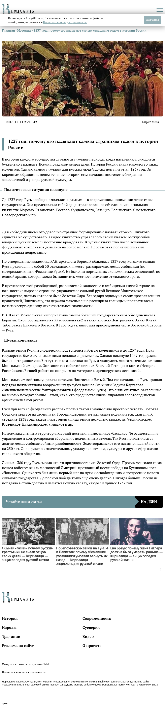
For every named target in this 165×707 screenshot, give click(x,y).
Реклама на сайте (18, 645)
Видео (88, 636)
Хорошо (152, 20)
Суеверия (91, 627)
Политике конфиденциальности (65, 22)
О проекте (91, 645)
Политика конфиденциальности (24, 672)
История (10, 618)
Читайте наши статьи (81, 501)
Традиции (11, 636)
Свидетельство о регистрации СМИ (25, 664)
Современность (96, 618)
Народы (9, 627)
